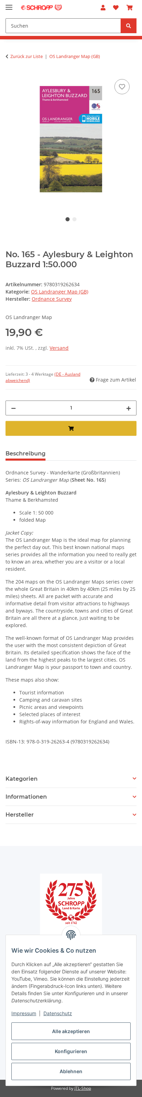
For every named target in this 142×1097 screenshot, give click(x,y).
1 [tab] (67, 219)
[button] (103, 8)
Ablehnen (71, 1071)
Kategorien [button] (22, 779)
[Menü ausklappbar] (9, 4)
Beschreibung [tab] (25, 453)
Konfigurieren (71, 1051)
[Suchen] (128, 25)
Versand (59, 348)
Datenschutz (57, 1013)
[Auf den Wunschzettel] (122, 86)
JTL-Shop (82, 1088)
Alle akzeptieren (71, 1031)
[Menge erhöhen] (128, 408)
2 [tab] (74, 219)
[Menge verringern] (13, 408)
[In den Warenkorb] (71, 428)
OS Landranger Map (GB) (59, 291)
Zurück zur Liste (26, 56)
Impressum (23, 1013)
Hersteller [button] (20, 814)
